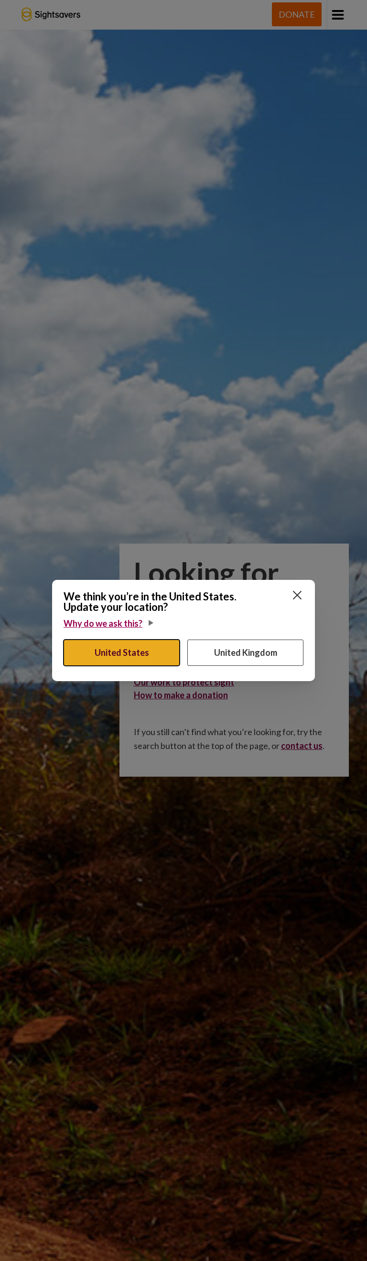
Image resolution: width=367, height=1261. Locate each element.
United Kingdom (245, 652)
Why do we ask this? (103, 623)
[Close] (297, 595)
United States (122, 652)
